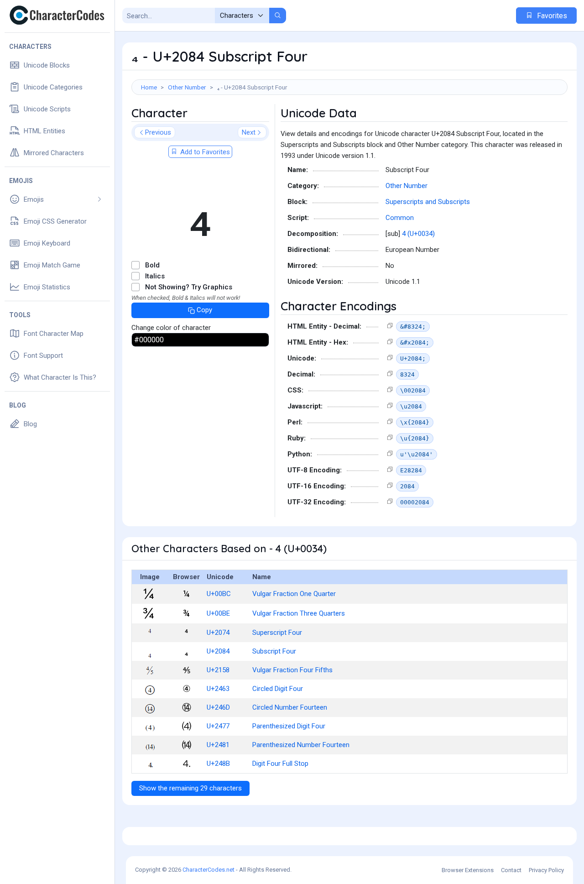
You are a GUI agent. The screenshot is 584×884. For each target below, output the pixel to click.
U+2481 (218, 745)
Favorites (551, 15)
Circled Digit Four (277, 689)
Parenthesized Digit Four (288, 726)
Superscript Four (277, 632)
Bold (152, 265)
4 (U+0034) (418, 234)
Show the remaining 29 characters (190, 788)
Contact (511, 870)
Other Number (187, 87)
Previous (158, 132)
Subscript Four (274, 651)
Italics (155, 276)
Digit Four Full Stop (280, 763)
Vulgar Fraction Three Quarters (298, 613)
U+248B (218, 763)
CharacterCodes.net (208, 869)
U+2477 (218, 726)
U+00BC (219, 594)
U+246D (218, 707)
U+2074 (218, 632)
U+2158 (218, 670)
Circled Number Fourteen (289, 707)
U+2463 (218, 689)
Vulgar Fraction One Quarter (294, 594)
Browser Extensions (468, 870)
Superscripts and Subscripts (428, 202)
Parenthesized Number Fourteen (300, 745)
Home (149, 87)
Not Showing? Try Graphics (188, 287)
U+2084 (218, 651)
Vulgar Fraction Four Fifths (292, 670)
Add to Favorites (204, 152)
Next (249, 132)
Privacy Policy (546, 870)
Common (400, 218)
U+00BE (218, 613)
